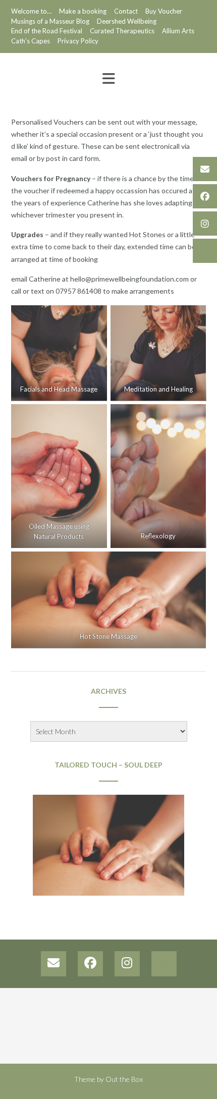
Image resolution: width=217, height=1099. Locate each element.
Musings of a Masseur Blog (50, 21)
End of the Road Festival (46, 31)
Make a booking (82, 11)
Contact (126, 11)
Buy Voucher (163, 11)
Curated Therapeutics (122, 31)
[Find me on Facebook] (205, 196)
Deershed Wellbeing (126, 21)
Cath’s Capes (30, 41)
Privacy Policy (78, 41)
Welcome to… (31, 11)
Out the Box (124, 1079)
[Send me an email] (205, 169)
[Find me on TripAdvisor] (205, 251)
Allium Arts (178, 31)
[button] (108, 79)
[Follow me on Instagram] (205, 223)
